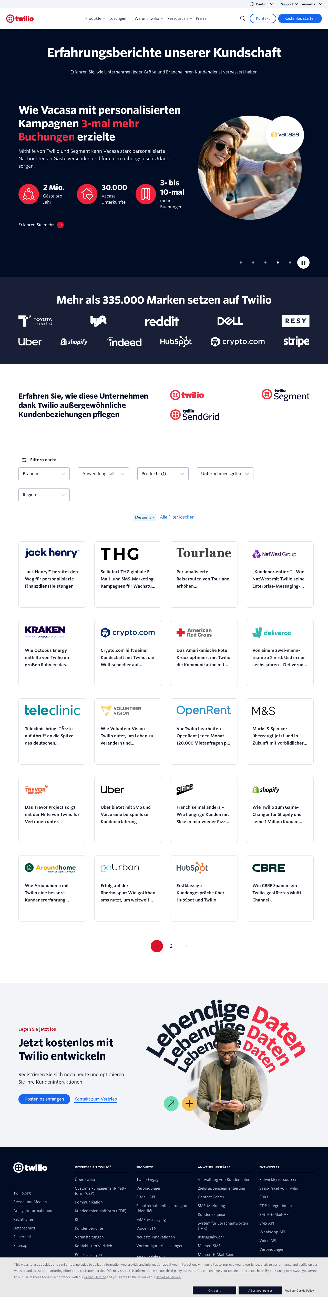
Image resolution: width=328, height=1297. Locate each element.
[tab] (241, 262)
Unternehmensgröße (221, 473)
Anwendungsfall (98, 473)
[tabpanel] (164, 166)
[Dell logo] (230, 321)
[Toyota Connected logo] (35, 321)
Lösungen (117, 18)
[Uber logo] (30, 341)
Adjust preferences (260, 1290)
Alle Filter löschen (177, 517)
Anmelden (309, 4)
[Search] (243, 18)
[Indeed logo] (124, 341)
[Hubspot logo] (176, 341)
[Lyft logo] (98, 321)
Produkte (93, 18)
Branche (31, 473)
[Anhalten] (303, 262)
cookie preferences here (246, 1270)
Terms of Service (168, 1277)
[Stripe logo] (297, 341)
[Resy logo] (296, 321)
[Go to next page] (185, 946)
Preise (201, 18)
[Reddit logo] (162, 321)
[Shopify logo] (74, 341)
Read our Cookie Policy (299, 1290)
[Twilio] (20, 19)
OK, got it (214, 1290)
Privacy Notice (95, 1277)
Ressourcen (177, 18)
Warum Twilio (147, 18)
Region (29, 494)
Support (287, 4)
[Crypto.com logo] (238, 341)
